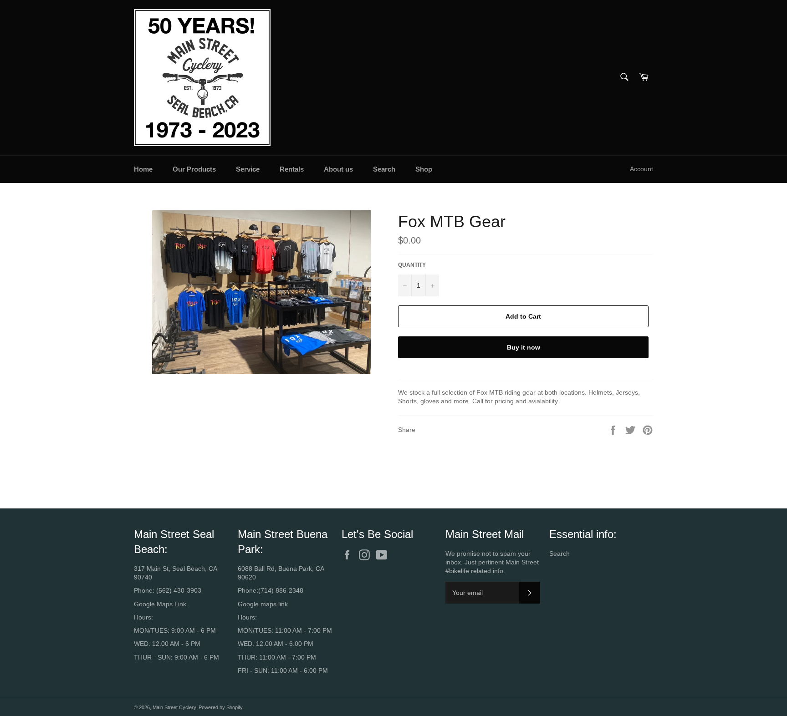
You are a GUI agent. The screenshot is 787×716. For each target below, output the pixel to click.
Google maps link (263, 604)
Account (641, 169)
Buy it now (523, 347)
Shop (423, 169)
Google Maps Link (160, 604)
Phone (143, 590)
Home (143, 169)
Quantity (412, 265)
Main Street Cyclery (174, 707)
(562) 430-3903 (178, 590)
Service (248, 169)
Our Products (194, 169)
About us (338, 169)
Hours (142, 617)
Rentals (292, 169)
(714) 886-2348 (280, 590)
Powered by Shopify (221, 707)
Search (384, 169)
